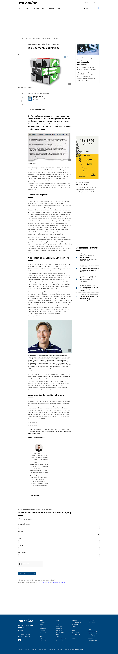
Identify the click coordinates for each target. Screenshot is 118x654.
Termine (36, 8)
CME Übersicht (43, 640)
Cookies (34, 649)
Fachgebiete (59, 624)
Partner (20, 649)
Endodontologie (60, 630)
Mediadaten (88, 2)
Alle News (42, 622)
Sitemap (60, 649)
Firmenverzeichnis (76, 634)
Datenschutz (42, 649)
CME (27, 8)
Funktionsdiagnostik (77, 622)
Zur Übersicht (35, 495)
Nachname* (22, 552)
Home (21, 38)
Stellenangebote (92, 631)
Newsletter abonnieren (26, 573)
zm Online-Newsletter (43, 582)
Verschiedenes (91, 638)
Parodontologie (59, 626)
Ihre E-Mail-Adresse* (24, 524)
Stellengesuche (91, 633)
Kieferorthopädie (60, 632)
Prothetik (58, 634)
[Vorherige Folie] (20, 69)
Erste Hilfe (42, 638)
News (20, 8)
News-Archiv (43, 632)
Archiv (44, 8)
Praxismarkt (90, 636)
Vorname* (21, 545)
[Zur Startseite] (27, 3)
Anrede (20, 531)
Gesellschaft (43, 628)
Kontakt (81, 2)
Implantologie (59, 628)
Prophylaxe (74, 620)
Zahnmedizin (43, 630)
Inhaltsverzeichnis (38, 109)
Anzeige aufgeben (92, 640)
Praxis (41, 626)
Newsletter (96, 2)
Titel (19, 538)
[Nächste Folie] (69, 69)
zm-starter (90, 625)
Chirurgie (58, 636)
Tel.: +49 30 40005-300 (24, 634)
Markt (59, 8)
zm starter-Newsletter (59, 582)
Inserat (51, 8)
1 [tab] (65, 57)
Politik (41, 624)
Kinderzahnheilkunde (61, 638)
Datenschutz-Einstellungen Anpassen (74, 649)
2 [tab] (68, 57)
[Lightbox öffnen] (69, 83)
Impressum (52, 649)
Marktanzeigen (75, 632)
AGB (26, 649)
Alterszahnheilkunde (61, 640)
